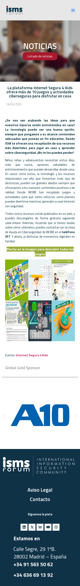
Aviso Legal (40, 490)
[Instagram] (56, 527)
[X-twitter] (32, 527)
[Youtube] (48, 527)
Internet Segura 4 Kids (32, 355)
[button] (73, 10)
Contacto (40, 499)
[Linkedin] (24, 527)
